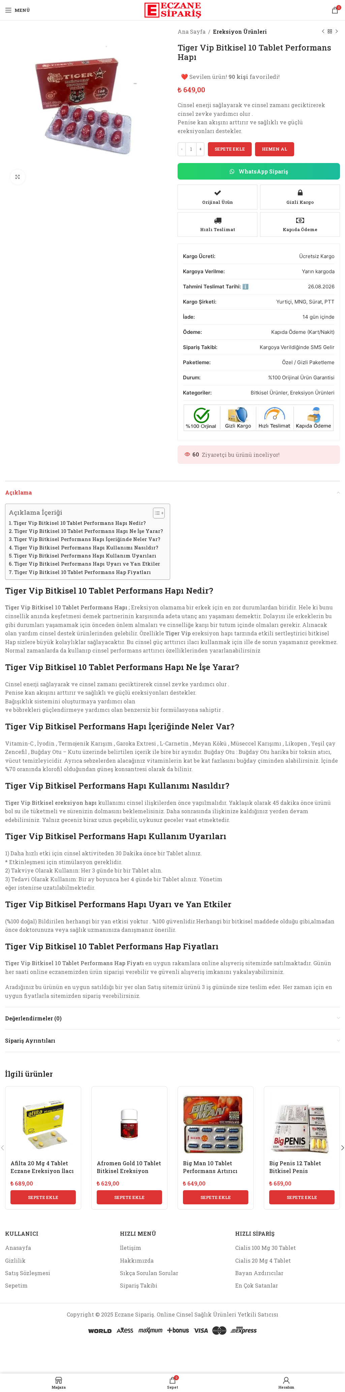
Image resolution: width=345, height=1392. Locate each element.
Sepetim (16, 1285)
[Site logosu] (172, 9)
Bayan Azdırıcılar (259, 1272)
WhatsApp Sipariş (262, 171)
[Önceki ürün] (323, 31)
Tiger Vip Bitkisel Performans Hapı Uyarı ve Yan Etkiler (87, 564)
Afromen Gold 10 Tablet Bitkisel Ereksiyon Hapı (129, 1171)
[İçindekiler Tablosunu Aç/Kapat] (155, 513)
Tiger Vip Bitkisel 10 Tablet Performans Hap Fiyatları (82, 572)
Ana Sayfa (192, 31)
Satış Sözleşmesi (27, 1272)
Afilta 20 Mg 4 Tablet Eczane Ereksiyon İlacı (42, 1167)
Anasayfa (18, 1247)
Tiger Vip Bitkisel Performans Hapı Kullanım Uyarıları (85, 555)
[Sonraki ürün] (336, 31)
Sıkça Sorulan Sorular (149, 1272)
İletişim (130, 1247)
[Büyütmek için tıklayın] (17, 177)
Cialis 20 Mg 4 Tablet (263, 1260)
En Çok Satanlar (256, 1285)
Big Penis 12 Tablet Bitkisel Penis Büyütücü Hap (295, 1171)
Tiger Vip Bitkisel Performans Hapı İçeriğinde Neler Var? (87, 539)
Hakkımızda (137, 1260)
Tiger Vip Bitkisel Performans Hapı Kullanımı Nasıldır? (86, 547)
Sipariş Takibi (138, 1285)
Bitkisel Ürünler (269, 392)
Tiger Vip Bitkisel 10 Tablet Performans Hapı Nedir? (79, 523)
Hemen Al (274, 149)
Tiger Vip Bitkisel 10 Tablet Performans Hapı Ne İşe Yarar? (88, 531)
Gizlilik (15, 1260)
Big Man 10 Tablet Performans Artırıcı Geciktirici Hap (210, 1171)
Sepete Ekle (230, 149)
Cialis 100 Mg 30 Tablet (265, 1247)
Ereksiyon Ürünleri (240, 31)
